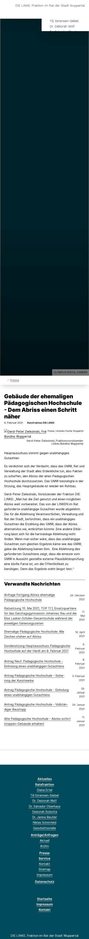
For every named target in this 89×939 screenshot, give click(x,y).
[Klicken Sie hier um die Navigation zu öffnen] (82, 12)
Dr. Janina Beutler (44, 817)
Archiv (44, 846)
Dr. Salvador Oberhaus (44, 806)
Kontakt (44, 864)
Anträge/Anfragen (44, 835)
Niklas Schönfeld (44, 822)
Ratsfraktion (44, 784)
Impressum (45, 875)
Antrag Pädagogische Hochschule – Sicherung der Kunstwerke (34, 678)
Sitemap (45, 869)
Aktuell (44, 840)
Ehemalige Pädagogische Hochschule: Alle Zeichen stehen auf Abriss (34, 634)
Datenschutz (44, 882)
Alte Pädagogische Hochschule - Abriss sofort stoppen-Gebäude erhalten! (37, 721)
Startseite (44, 899)
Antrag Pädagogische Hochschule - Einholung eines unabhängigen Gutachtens (36, 692)
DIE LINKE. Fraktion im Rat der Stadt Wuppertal (50, 5)
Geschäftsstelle (44, 828)
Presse (14, 380)
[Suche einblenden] (71, 12)
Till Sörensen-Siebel (64, 21)
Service (44, 858)
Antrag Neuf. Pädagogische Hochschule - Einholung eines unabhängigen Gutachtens (34, 663)
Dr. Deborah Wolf (62, 26)
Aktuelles (44, 779)
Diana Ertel (44, 790)
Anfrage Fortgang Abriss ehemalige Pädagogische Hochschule (29, 597)
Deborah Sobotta (44, 812)
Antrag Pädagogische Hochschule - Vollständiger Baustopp (36, 706)
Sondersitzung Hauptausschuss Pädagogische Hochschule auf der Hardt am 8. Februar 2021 (37, 648)
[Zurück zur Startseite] (5, 380)
